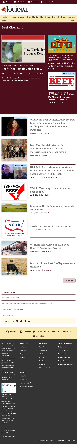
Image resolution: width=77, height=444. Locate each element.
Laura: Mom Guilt (8, 315)
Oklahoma (68, 59)
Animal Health (13, 65)
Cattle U (41, 347)
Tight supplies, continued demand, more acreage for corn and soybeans (27, 303)
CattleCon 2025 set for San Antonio (50, 226)
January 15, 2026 (35, 177)
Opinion (72, 21)
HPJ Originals (45, 17)
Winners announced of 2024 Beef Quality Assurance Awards (49, 246)
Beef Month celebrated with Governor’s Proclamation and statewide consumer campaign (48, 149)
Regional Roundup (54, 95)
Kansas (70, 56)
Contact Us (23, 379)
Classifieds (5, 17)
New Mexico (59, 59)
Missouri (62, 57)
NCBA (68, 57)
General (22, 65)
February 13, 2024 (35, 251)
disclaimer (7, 423)
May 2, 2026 (34, 155)
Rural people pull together (11, 298)
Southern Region (67, 95)
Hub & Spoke (11, 436)
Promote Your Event (26, 386)
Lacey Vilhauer (53, 57)
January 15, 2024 (35, 270)
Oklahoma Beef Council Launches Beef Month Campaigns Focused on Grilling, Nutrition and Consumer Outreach (52, 124)
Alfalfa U (42, 354)
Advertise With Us (25, 383)
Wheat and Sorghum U (46, 368)
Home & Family (32, 17)
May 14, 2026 (34, 133)
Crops (14, 17)
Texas (50, 61)
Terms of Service (43, 440)
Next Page (69, 280)
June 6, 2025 (34, 213)
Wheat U (42, 364)
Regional (55, 17)
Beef (65, 56)
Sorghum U (42, 361)
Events (63, 17)
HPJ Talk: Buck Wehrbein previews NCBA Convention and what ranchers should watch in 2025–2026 (52, 170)
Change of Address (64, 357)
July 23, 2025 (34, 195)
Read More (24, 80)
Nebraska (51, 59)
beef (52, 93)
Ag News (5, 65)
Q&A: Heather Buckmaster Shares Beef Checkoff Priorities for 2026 (59, 99)
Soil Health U (43, 350)
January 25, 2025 (35, 230)
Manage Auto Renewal (65, 364)
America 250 (58, 56)
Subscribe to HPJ (63, 350)
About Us (23, 376)
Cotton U (42, 357)
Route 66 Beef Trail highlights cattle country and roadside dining (61, 66)
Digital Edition (62, 347)
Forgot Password (63, 361)
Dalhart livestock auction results (13, 309)
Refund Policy (71, 440)
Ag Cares (23, 347)
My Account (62, 354)
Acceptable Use (62, 440)
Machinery (71, 17)
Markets (4, 21)
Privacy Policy (53, 440)
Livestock (21, 17)
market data (6, 396)
